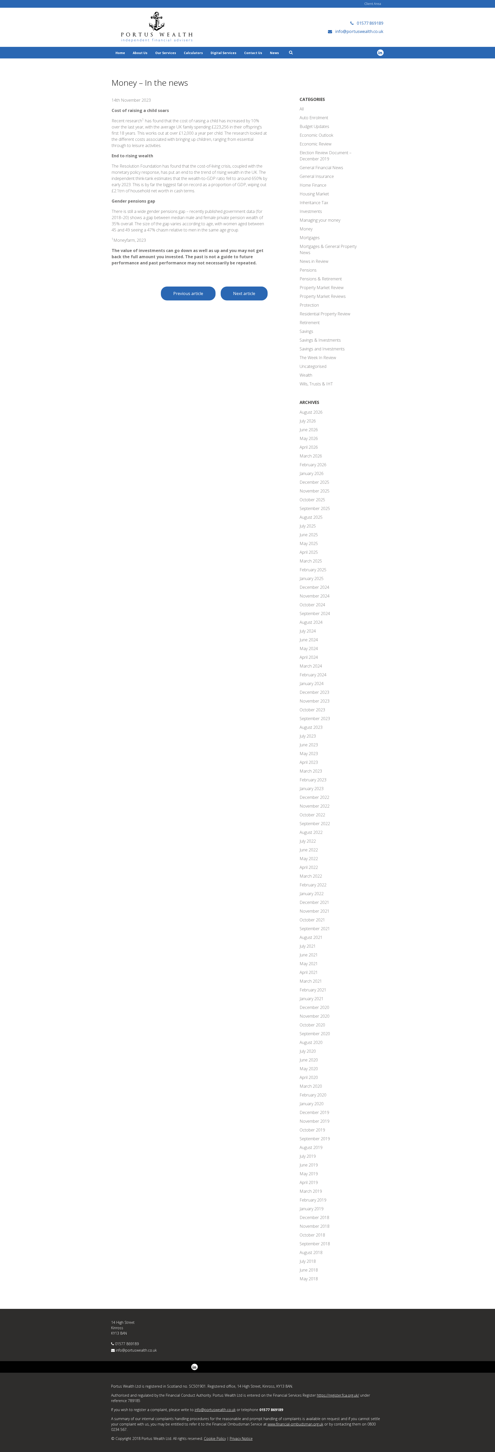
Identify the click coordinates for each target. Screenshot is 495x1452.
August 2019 (311, 1147)
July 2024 (308, 631)
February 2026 (313, 465)
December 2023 (314, 692)
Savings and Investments (322, 349)
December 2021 (314, 902)
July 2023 (308, 736)
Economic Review (316, 144)
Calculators (193, 53)
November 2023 (314, 701)
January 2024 (312, 683)
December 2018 (314, 1217)
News (274, 53)
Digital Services (223, 53)
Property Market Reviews (323, 296)
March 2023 (311, 771)
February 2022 (313, 885)
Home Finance (313, 185)
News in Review (314, 261)
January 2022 (312, 893)
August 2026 (311, 412)
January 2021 (312, 998)
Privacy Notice (241, 1438)
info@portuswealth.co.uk (136, 1350)
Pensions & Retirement (321, 279)
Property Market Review (322, 287)
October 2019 (312, 1130)
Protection (309, 305)
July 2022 (308, 841)
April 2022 (309, 867)
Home (120, 53)
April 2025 (309, 552)
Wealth (306, 375)
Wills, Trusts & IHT (316, 384)
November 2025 (314, 491)
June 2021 (309, 955)
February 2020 (313, 1095)
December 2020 (314, 1007)
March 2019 (311, 1191)
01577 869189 (127, 1343)
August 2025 (311, 517)
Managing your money (320, 220)
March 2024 (311, 666)
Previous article (188, 293)
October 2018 (312, 1235)
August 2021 (311, 937)
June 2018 (309, 1270)
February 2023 (313, 780)
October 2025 (312, 500)
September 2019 (315, 1139)
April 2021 (309, 972)
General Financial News (321, 167)
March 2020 (311, 1086)
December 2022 (314, 797)
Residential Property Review (325, 314)
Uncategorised (313, 366)
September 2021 (315, 928)
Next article (244, 293)
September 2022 (315, 823)
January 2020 (312, 1104)
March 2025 (311, 561)
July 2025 (308, 526)
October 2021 (312, 920)
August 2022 (311, 832)
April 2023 (309, 762)
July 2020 (308, 1051)
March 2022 (311, 876)
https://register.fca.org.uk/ (338, 1395)
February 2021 (313, 990)
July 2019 (308, 1156)
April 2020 (309, 1077)
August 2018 (311, 1252)
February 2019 (313, 1200)
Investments (311, 211)
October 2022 (312, 815)
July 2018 (308, 1261)
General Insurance (317, 176)
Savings (306, 331)
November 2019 (314, 1121)
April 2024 (309, 657)
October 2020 (312, 1025)
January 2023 (312, 788)
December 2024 (314, 587)
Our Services (165, 53)
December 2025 (314, 482)
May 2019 (309, 1174)
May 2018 (309, 1279)
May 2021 (309, 963)
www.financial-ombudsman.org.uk (295, 1424)
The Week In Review (318, 357)
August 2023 (311, 727)
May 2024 (309, 648)
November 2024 (314, 596)
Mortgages (310, 237)
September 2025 (315, 508)
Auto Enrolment (314, 117)
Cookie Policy (215, 1438)
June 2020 (309, 1060)
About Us (140, 53)
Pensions (308, 270)
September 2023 (315, 718)
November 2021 (314, 911)
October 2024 (312, 605)
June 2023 (309, 745)
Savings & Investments (320, 340)
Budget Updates (314, 126)
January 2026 (312, 473)
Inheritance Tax (314, 202)
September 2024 (315, 613)
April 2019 (309, 1182)
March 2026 (311, 456)
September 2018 (315, 1244)
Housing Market (314, 194)
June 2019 (309, 1165)
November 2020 (314, 1016)
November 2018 (314, 1226)
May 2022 (309, 858)
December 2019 (314, 1112)
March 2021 (311, 981)
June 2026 (309, 430)
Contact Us (253, 53)
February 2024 (313, 675)
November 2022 (314, 806)
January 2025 (312, 578)
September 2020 (315, 1033)
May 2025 (309, 543)
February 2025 (313, 570)
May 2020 (309, 1068)
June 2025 (309, 535)
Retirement (310, 322)
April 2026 (309, 447)
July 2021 (308, 946)
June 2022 (309, 850)
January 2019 (312, 1209)
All (302, 109)
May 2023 (309, 753)
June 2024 (309, 640)
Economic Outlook (316, 135)
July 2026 (308, 421)
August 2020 (311, 1042)
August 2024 (311, 622)
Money (306, 229)
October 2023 (312, 710)
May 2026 (309, 438)
